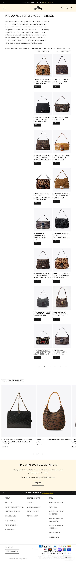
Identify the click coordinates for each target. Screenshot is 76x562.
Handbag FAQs (54, 532)
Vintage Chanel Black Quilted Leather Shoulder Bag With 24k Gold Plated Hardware (16, 442)
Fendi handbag (36, 43)
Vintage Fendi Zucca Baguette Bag (61, 119)
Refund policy (10, 529)
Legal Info (25, 558)
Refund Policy (32, 516)
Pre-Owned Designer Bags (20, 48)
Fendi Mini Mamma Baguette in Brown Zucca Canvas (60, 314)
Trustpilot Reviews (12, 511)
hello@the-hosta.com (48, 477)
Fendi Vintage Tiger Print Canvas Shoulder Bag (54, 441)
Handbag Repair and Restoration (56, 520)
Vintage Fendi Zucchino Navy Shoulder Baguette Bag (42, 237)
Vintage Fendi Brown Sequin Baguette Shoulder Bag (61, 158)
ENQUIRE (38, 483)
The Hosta (50, 551)
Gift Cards (53, 507)
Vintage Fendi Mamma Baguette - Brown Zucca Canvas (61, 81)
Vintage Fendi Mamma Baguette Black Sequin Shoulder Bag (61, 236)
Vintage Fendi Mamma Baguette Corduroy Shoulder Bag (61, 196)
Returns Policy (32, 511)
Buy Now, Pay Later (56, 502)
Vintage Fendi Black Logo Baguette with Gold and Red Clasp (42, 352)
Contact (30, 502)
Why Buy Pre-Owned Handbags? (56, 513)
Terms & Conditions (13, 558)
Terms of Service (11, 525)
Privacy (20, 558)
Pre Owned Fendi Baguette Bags (59, 48)
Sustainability (10, 516)
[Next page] (66, 366)
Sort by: (37, 51)
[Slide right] (42, 454)
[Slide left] (33, 454)
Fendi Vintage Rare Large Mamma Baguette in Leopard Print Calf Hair (42, 197)
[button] (4, 8)
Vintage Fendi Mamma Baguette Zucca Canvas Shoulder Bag (42, 158)
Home (7, 48)
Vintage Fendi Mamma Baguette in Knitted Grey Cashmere (42, 314)
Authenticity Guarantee (14, 507)
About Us (8, 502)
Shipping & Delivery (34, 507)
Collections (54, 537)
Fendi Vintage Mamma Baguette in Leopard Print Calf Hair (42, 81)
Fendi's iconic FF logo (13, 40)
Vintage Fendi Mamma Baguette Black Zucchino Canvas (42, 120)
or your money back (47, 2)
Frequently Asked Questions (56, 527)
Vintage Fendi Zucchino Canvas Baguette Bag (59, 352)
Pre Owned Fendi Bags (38, 48)
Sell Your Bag (10, 520)
